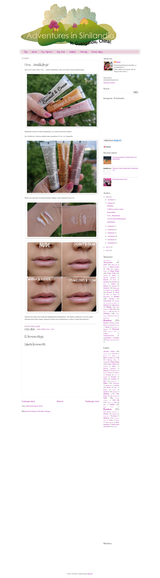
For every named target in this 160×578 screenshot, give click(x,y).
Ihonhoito (106, 288)
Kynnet (116, 296)
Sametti (112, 325)
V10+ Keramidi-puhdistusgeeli (116, 219)
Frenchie (113, 377)
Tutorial (106, 418)
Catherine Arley (111, 360)
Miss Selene (113, 396)
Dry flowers (114, 370)
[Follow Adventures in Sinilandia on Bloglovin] (112, 141)
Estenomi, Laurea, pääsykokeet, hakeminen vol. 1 (125, 169)
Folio (104, 284)
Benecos (105, 267)
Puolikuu (115, 316)
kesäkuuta (111, 226)
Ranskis (105, 323)
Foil (116, 375)
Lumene (117, 301)
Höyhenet (114, 286)
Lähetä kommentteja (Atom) (34, 406)
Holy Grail (61, 51)
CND (108, 269)
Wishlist (72, 51)
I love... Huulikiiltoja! (113, 215)
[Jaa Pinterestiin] (34, 329)
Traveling (114, 416)
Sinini (118, 62)
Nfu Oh (112, 309)
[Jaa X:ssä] (30, 329)
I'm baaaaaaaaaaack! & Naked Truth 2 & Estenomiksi (124, 158)
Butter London (114, 267)
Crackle (105, 275)
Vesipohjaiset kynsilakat (111, 338)
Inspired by (109, 290)
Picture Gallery (97, 51)
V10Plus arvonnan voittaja (115, 209)
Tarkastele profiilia (109, 83)
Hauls (105, 383)
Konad (114, 294)
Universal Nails (112, 331)
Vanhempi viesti (92, 401)
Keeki (117, 292)
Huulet (43, 329)
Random (107, 320)
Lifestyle (111, 299)
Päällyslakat (106, 318)
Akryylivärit (107, 262)
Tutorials (83, 51)
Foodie (105, 377)
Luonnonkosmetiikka (111, 303)
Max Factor (115, 305)
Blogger (90, 574)
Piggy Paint (108, 407)
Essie (114, 279)
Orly (116, 311)
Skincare (106, 414)
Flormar (114, 282)
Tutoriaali (115, 329)
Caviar (105, 362)
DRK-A (114, 275)
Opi (110, 311)
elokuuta (110, 203)
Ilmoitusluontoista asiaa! (119, 179)
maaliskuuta (111, 236)
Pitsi (109, 316)
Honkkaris (110, 206)
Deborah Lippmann (109, 277)
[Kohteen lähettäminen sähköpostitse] (25, 329)
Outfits (112, 404)
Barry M (114, 265)
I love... (48, 329)
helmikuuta (111, 239)
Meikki (108, 307)
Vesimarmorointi (108, 335)
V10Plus (105, 333)
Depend (105, 280)
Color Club (111, 273)
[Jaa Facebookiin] (32, 329)
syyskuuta (111, 200)
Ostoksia (106, 313)
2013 (107, 247)
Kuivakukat (106, 296)
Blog (25, 51)
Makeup (106, 393)
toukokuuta (111, 229)
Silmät (107, 327)
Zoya (117, 340)
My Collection (46, 51)
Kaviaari (109, 292)
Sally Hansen (107, 412)
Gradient (113, 379)
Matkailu (106, 305)
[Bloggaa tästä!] (28, 329)
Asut (105, 264)
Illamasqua (116, 288)
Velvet (117, 420)
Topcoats (105, 416)
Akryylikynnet (107, 260)
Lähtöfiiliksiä (111, 222)
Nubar (105, 311)
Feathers (117, 372)
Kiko (107, 294)
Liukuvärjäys (107, 301)
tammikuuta (111, 243)
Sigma (117, 325)
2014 (107, 197)
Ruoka (112, 323)
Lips (52, 329)
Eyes (110, 372)
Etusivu (60, 401)
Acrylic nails (106, 353)
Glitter (113, 284)
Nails (105, 398)
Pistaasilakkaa (111, 212)
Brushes (114, 356)
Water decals (110, 340)
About (34, 51)
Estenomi (106, 282)
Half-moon (114, 381)
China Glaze (114, 271)
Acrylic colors (109, 351)
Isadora (117, 290)
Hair (104, 381)
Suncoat (105, 329)
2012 (107, 250)
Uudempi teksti (28, 401)
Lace (114, 389)
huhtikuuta (111, 233)
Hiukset (105, 286)
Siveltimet (114, 327)
